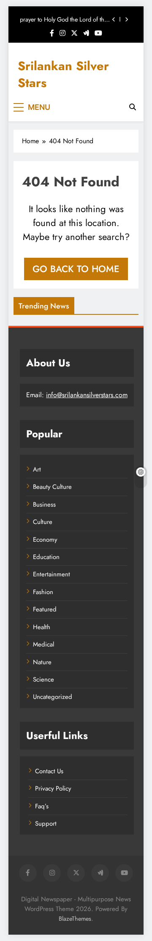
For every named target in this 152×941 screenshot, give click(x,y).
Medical (43, 644)
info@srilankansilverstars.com (87, 395)
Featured (45, 609)
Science (43, 679)
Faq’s (42, 806)
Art (37, 469)
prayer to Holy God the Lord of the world (63, 19)
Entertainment (51, 574)
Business (44, 504)
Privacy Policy (53, 788)
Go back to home (76, 268)
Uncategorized (52, 696)
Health (41, 627)
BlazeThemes (75, 918)
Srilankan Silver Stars (63, 74)
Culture (42, 521)
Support (46, 823)
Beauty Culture (52, 486)
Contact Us (49, 771)
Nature (42, 662)
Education (46, 557)
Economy (45, 539)
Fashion (43, 592)
